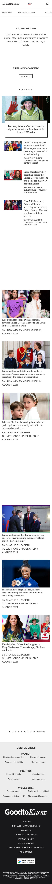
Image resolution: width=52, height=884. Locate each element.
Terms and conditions (26, 835)
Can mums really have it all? (14, 796)
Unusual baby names (38, 757)
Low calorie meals (38, 779)
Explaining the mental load (38, 791)
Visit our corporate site (36, 873)
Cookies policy (26, 843)
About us (26, 822)
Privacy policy (26, 839)
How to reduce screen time (13, 757)
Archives (41, 732)
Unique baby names (26, 12)
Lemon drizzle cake (13, 774)
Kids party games (38, 762)
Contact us (26, 830)
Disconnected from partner (38, 796)
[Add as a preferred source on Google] (26, 861)
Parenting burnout (14, 791)
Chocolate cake (38, 774)
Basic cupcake (13, 779)
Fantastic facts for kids (14, 762)
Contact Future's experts (26, 826)
